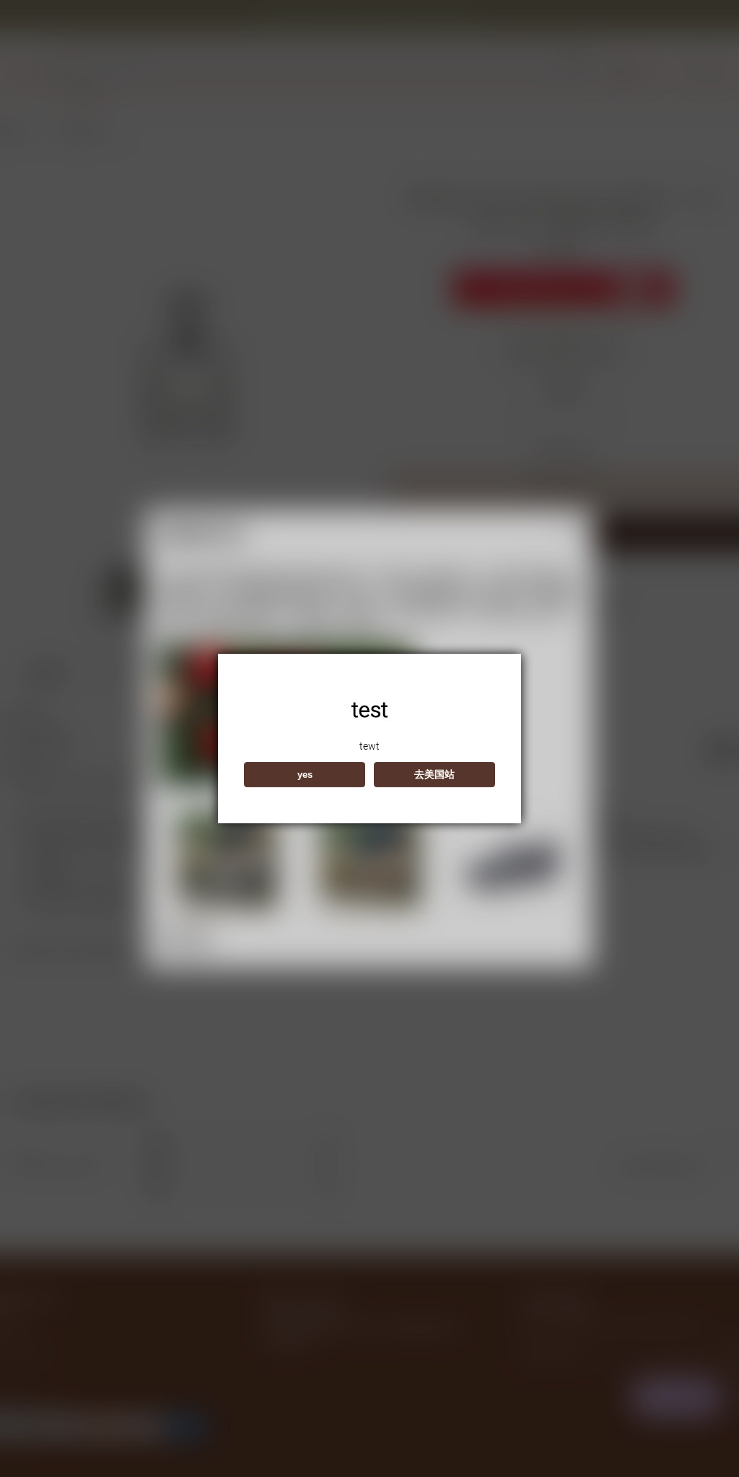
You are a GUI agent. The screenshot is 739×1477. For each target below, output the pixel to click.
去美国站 (434, 774)
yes (304, 774)
